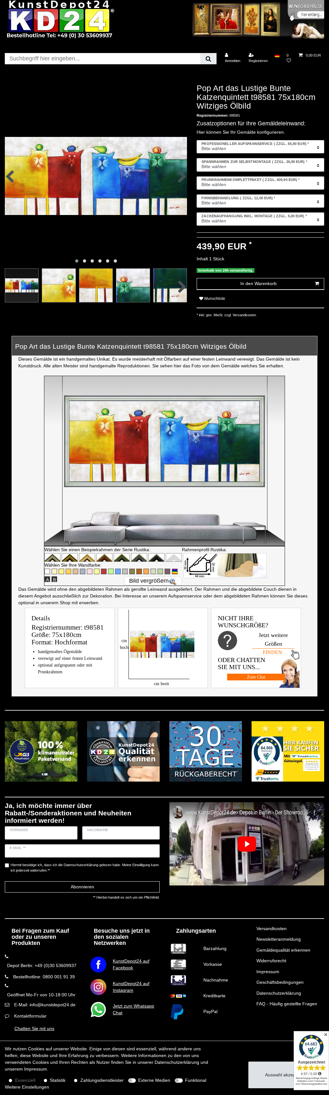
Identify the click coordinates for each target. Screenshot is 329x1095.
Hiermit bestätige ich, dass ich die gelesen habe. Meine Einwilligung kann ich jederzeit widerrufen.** (85, 867)
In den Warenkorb (258, 283)
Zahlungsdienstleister (102, 1080)
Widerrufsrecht (271, 960)
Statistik (58, 1080)
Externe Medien (154, 1080)
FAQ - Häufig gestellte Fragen (286, 1003)
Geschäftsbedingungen (280, 982)
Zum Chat (256, 677)
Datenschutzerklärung (278, 993)
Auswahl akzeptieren (286, 1074)
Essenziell (25, 1080)
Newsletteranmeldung (278, 939)
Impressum (267, 971)
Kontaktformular (30, 1016)
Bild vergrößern (149, 581)
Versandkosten (271, 928)
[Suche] (208, 58)
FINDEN (272, 652)
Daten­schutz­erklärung (177, 1062)
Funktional (195, 1080)
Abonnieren (82, 886)
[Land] (277, 55)
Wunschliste (214, 298)
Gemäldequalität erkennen (283, 950)
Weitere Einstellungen (27, 1087)
